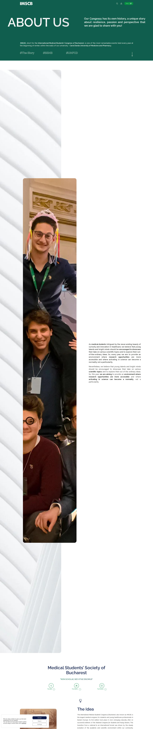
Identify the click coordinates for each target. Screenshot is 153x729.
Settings (39, 724)
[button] (128, 3)
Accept (40, 717)
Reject (39, 721)
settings (24, 723)
